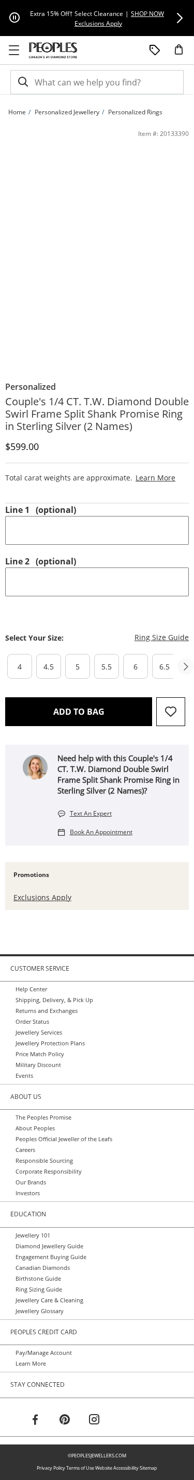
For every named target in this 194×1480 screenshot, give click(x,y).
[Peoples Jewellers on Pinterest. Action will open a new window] (64, 1420)
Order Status (32, 1021)
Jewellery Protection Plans (50, 1043)
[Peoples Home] (53, 50)
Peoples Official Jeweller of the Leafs (64, 1139)
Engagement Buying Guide (51, 1257)
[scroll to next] (185, 666)
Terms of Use (80, 1468)
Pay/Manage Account (44, 1352)
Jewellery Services (39, 1032)
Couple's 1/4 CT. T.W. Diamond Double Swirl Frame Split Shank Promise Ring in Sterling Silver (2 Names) (97, 414)
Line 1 (40, 509)
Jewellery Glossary (40, 1311)
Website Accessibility (117, 1468)
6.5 (164, 667)
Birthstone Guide (38, 1278)
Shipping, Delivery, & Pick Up (54, 1000)
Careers (25, 1150)
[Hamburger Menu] (14, 50)
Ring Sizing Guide (39, 1289)
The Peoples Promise (43, 1117)
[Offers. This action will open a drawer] (154, 50)
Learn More (31, 1363)
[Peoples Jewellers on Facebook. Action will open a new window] (35, 1420)
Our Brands (31, 1182)
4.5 (48, 667)
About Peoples (35, 1128)
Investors (28, 1193)
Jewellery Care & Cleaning (49, 1300)
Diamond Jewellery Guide (49, 1246)
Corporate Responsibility (49, 1171)
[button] (179, 18)
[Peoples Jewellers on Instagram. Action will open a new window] (94, 1420)
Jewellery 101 (33, 1235)
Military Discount (38, 1065)
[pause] (14, 18)
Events (24, 1075)
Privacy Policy (51, 1468)
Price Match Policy (40, 1054)
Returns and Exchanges (47, 1010)
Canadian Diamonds (43, 1267)
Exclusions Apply (42, 897)
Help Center (31, 989)
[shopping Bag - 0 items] (182, 53)
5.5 (106, 667)
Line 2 (40, 561)
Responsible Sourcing (44, 1160)
